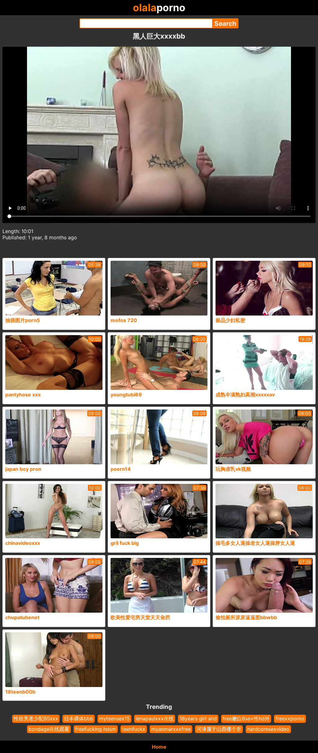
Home (159, 747)
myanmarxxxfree (171, 729)
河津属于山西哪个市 (219, 729)
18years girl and (198, 718)
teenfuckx (133, 729)
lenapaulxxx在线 (155, 718)
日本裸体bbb (78, 718)
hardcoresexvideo (268, 729)
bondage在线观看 (49, 729)
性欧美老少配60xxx (36, 718)
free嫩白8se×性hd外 (246, 718)
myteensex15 (114, 718)
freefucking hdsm (95, 729)
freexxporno (289, 718)
